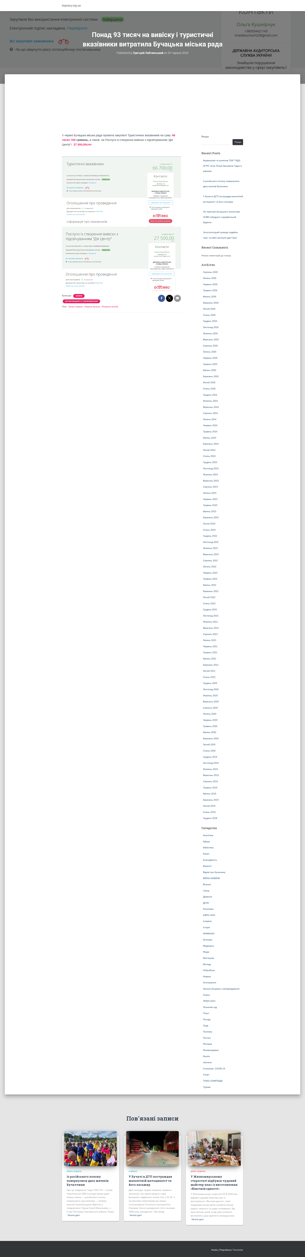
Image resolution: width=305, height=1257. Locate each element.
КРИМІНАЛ (208, 933)
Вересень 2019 (211, 775)
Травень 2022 (210, 579)
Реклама (207, 1044)
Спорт (206, 1074)
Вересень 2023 (211, 480)
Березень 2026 (211, 302)
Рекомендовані (211, 1050)
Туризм (206, 1087)
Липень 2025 (209, 351)
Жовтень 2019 (210, 769)
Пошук (205, 136)
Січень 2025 (209, 388)
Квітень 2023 (209, 511)
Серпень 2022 (210, 560)
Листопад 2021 (211, 615)
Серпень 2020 (210, 707)
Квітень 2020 (209, 732)
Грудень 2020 (210, 683)
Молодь (207, 964)
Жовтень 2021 (210, 621)
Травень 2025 (210, 364)
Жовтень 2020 (210, 695)
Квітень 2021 (209, 658)
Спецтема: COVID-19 (214, 1068)
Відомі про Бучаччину (214, 872)
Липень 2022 (209, 566)
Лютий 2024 (209, 450)
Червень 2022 (210, 572)
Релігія (206, 1056)
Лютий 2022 (209, 597)
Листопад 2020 (211, 689)
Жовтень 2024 (210, 401)
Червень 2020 (210, 720)
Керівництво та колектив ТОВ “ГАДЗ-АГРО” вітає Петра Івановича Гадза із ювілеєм (222, 165)
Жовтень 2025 (210, 333)
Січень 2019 (209, 812)
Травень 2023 (210, 505)
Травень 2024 (210, 431)
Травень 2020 (210, 726)
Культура (207, 939)
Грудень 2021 (210, 609)
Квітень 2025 (209, 370)
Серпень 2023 (210, 486)
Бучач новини (76, 306)
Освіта (206, 995)
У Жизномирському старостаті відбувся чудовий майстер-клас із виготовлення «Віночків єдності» (214, 1183)
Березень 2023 (211, 517)
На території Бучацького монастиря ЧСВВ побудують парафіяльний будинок (221, 217)
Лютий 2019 (209, 806)
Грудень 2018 (210, 818)
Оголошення (209, 982)
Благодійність (210, 860)
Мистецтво (208, 958)
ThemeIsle (237, 1250)
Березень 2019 (211, 800)
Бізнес (206, 853)
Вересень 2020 (211, 701)
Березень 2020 (211, 738)
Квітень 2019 (209, 793)
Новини (78, 296)
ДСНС (206, 903)
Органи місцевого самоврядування (81, 301)
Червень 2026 (210, 284)
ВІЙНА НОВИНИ (211, 878)
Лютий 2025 (209, 382)
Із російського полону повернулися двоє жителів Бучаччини (87, 1180)
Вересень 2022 (211, 554)
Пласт (206, 1013)
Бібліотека (208, 847)
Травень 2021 (210, 652)
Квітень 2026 (209, 296)
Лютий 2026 (209, 309)
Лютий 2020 (209, 744)
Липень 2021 (209, 640)
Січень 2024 (209, 456)
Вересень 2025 (211, 339)
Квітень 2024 (209, 437)
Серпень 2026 (210, 272)
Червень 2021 (210, 646)
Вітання (207, 884)
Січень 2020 (209, 750)
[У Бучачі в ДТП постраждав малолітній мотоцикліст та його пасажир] (152, 1148)
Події (205, 1025)
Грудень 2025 (210, 321)
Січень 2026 (209, 315)
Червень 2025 (210, 358)
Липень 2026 (209, 278)
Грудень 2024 (210, 395)
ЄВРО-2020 (209, 915)
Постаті (207, 1038)
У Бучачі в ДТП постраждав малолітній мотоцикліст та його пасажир (150, 1180)
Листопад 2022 (211, 542)
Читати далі (74, 1215)
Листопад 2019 (211, 763)
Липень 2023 (209, 493)
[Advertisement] (152, 109)
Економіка (208, 909)
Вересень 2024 (211, 407)
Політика (207, 1031)
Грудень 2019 (210, 757)
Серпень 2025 (210, 345)
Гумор (206, 890)
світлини (207, 1062)
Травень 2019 (210, 787)
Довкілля (207, 896)
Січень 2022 (209, 603)
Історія (206, 927)
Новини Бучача (92, 306)
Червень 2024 (210, 425)
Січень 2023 (209, 530)
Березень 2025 (211, 376)
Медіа (206, 952)
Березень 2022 (211, 591)
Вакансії (207, 866)
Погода (206, 1019)
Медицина (208, 946)
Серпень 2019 (210, 781)
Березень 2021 (211, 665)
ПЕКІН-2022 (209, 1001)
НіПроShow (209, 970)
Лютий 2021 (209, 671)
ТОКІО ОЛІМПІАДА (213, 1081)
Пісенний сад (210, 1007)
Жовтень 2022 (210, 548)
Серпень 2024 (210, 413)
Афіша (206, 841)
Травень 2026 (210, 290)
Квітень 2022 (209, 585)
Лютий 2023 (209, 523)
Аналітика (208, 835)
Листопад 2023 (211, 468)
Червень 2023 (210, 499)
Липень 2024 (209, 419)
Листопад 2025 (211, 327)
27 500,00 (82, 144)
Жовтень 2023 (210, 474)
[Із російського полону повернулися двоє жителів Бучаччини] (90, 1148)
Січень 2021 (209, 677)
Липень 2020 (209, 714)
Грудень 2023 (210, 462)
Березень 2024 (211, 444)
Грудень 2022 (210, 536)
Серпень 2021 (210, 634)
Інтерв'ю (207, 921)
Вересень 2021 (211, 628)
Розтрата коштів (110, 306)
